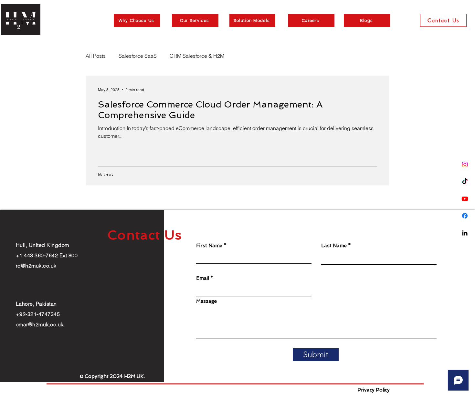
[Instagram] (465, 164)
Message (206, 301)
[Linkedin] (465, 233)
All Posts (96, 56)
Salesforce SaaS (138, 56)
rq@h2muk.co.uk (36, 265)
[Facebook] (465, 215)
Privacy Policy (373, 390)
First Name (209, 245)
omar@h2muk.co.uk (40, 324)
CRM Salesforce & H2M (197, 56)
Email (202, 278)
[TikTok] (465, 181)
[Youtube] (465, 198)
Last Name (334, 245)
